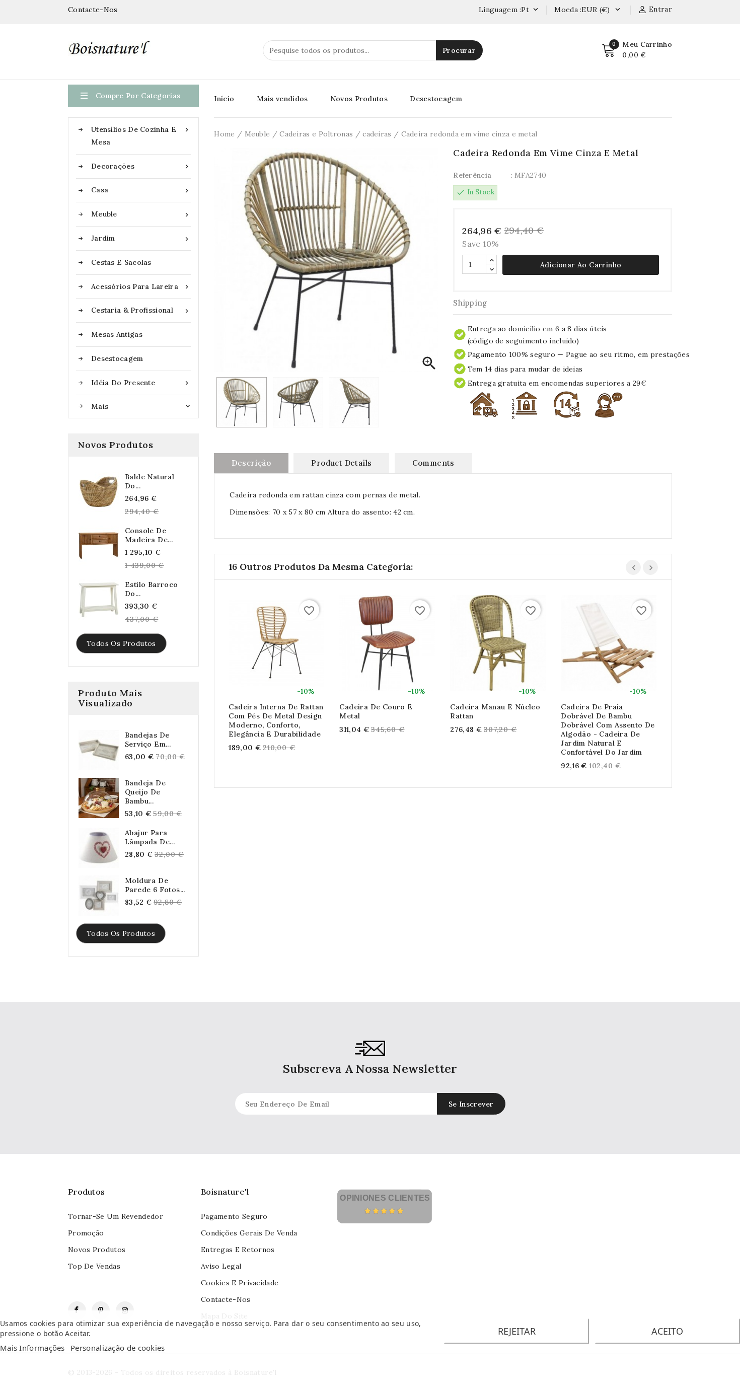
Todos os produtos (121, 643)
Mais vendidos (282, 98)
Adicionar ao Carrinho (266, 644)
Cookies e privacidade (239, 1282)
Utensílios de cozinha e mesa (141, 136)
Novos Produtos (359, 98)
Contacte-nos (226, 1299)
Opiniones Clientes (385, 1198)
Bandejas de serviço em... (148, 739)
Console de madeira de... (149, 535)
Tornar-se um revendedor (115, 1216)
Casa (141, 190)
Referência (472, 175)
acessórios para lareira (141, 286)
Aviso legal (221, 1266)
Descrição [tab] (251, 463)
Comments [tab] (433, 463)
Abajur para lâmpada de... (150, 837)
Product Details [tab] (341, 463)
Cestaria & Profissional (141, 310)
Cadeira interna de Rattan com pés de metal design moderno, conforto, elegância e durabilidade (276, 720)
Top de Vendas (94, 1266)
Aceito (667, 1331)
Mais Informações (32, 1348)
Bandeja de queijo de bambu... (145, 792)
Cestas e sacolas (121, 262)
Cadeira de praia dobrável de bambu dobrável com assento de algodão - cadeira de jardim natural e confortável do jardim (607, 729)
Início (224, 98)
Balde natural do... (149, 481)
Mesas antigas (116, 334)
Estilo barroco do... (151, 589)
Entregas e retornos (238, 1249)
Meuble (141, 214)
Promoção (86, 1232)
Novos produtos (96, 1249)
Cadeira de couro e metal (375, 711)
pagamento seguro (234, 1216)
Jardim (141, 238)
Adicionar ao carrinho (580, 264)
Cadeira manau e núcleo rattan (495, 711)
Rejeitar (517, 1331)
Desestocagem (117, 358)
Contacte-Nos (93, 9)
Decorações (141, 166)
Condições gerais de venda (249, 1232)
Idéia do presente (141, 383)
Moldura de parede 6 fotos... (155, 885)
